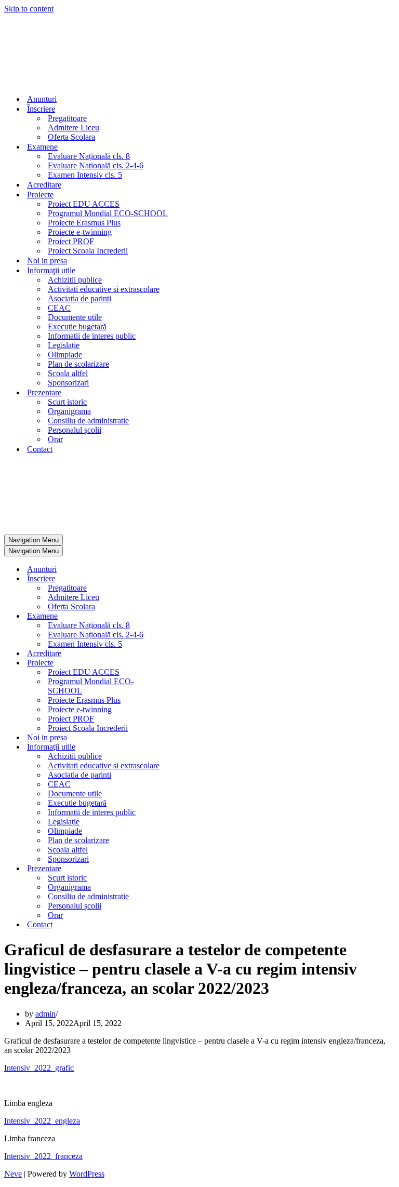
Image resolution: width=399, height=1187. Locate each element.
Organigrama (69, 411)
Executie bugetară (77, 326)
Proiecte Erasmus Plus (84, 222)
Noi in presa (47, 260)
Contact (39, 449)
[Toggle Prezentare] (186, 868)
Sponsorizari (68, 382)
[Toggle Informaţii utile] (186, 747)
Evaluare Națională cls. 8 (89, 156)
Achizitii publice (75, 279)
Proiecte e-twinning (80, 232)
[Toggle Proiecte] (186, 663)
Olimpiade (65, 354)
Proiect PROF (71, 241)
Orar (55, 439)
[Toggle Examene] (186, 616)
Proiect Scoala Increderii (88, 250)
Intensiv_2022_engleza (42, 1120)
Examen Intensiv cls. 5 (85, 174)
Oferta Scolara (71, 136)
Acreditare (44, 184)
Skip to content (29, 8)
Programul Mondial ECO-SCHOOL (108, 213)
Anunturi (42, 99)
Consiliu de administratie (88, 420)
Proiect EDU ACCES (83, 203)
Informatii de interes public (92, 335)
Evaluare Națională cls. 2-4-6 (95, 165)
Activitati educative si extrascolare (103, 289)
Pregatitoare (67, 118)
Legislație (63, 345)
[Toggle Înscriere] (186, 579)
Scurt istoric (67, 401)
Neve (13, 1173)
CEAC (59, 307)
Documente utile (75, 317)
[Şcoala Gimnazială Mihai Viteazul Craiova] (39, 80)
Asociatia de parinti (79, 298)
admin (45, 1013)
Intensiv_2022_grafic (39, 1067)
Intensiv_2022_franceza (43, 1156)
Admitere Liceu (73, 127)
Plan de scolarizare (78, 363)
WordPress (86, 1173)
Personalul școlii (74, 429)
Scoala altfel (68, 373)
